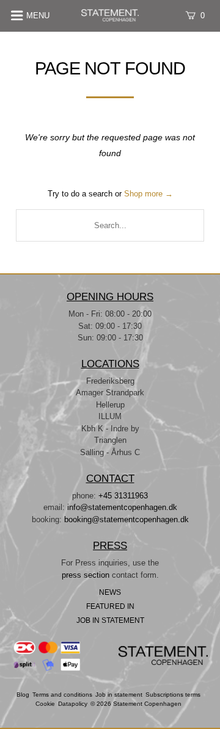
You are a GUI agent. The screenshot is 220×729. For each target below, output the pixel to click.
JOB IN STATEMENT (110, 620)
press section (87, 575)
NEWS (110, 592)
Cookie (45, 704)
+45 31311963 (123, 495)
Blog (22, 695)
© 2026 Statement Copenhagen (136, 704)
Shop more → (148, 193)
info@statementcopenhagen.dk (122, 507)
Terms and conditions (62, 695)
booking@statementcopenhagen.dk (126, 519)
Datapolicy (72, 704)
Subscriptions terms (172, 695)
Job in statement (118, 695)
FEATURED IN (110, 606)
